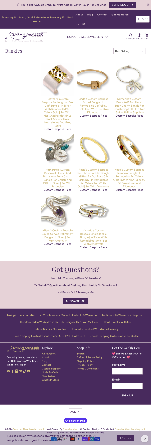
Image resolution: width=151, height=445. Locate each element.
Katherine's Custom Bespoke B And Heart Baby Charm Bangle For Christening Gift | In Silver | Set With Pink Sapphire (129, 105)
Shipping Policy (85, 361)
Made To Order (50, 372)
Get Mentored (120, 14)
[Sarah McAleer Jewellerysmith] (26, 36)
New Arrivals (49, 376)
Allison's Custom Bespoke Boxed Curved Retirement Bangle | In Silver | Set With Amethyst (57, 235)
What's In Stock (50, 379)
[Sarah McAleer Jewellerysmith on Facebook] (12, 371)
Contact (102, 14)
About (79, 14)
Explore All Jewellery (85, 37)
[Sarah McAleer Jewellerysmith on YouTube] (29, 371)
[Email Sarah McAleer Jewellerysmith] (8, 371)
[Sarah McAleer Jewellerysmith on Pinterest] (20, 371)
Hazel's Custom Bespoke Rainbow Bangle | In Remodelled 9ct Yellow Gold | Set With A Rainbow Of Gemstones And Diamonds (129, 178)
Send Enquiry (122, 4)
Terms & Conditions (88, 368)
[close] (148, 4)
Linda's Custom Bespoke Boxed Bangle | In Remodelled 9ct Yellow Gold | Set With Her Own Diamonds (93, 105)
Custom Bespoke (51, 368)
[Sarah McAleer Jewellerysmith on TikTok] (24, 371)
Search (80, 353)
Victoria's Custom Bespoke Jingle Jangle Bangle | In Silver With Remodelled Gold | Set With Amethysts (93, 237)
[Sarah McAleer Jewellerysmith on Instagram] (16, 371)
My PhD (80, 23)
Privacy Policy (85, 364)
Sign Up (127, 395)
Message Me (75, 301)
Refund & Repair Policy (89, 357)
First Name (118, 364)
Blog (90, 14)
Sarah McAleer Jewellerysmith (29, 429)
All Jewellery (49, 353)
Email (116, 379)
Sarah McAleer (70, 429)
